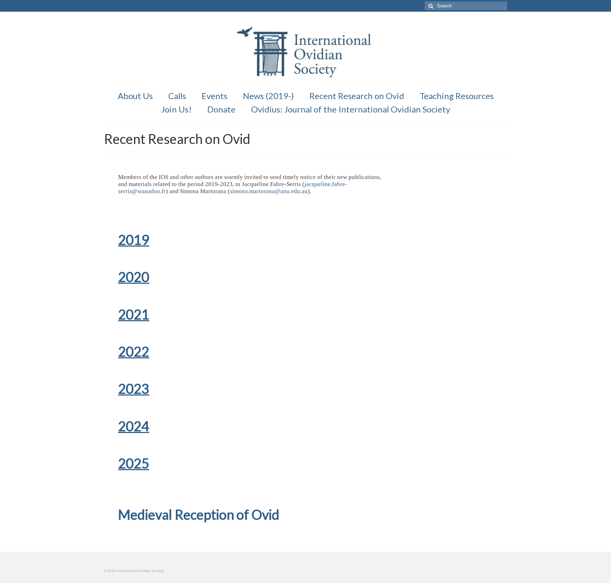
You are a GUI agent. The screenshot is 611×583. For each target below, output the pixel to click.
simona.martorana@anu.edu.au (269, 191)
